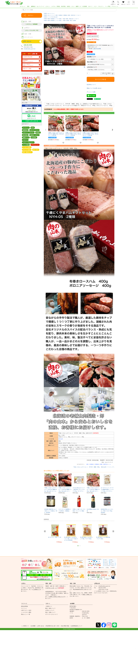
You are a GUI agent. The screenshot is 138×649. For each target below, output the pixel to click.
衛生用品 (63, 6)
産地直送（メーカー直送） (56, 18)
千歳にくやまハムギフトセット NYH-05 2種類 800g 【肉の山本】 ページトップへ (93, 467)
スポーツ (90, 6)
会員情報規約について (76, 626)
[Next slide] (113, 531)
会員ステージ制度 (27, 68)
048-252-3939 (28, 45)
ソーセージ (78, 15)
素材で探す (36, 149)
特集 (49, 18)
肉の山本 (55, 17)
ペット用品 (107, 6)
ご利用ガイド (36, 589)
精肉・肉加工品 (71, 15)
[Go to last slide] (45, 531)
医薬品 (58, 6)
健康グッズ (78, 6)
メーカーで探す (26, 147)
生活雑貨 (84, 6)
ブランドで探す (26, 149)
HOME (45, 13)
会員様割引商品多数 (27, 56)
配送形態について (91, 56)
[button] (46, 130)
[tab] (77, 545)
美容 (28, 6)
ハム (110, 464)
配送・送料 (48, 583)
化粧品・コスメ (71, 6)
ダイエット (22, 6)
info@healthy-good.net (29, 48)
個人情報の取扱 (65, 626)
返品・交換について (50, 612)
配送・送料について (50, 608)
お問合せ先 (97, 583)
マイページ (24, 603)
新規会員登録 (24, 606)
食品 (64, 18)
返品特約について (91, 84)
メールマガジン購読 (26, 612)
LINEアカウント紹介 (26, 610)
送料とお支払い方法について (57, 596)
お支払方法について (92, 67)
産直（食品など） (27, 152)
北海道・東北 (69, 20)
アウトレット (114, 6)
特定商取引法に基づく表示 (52, 626)
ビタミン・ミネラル (51, 6)
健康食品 (33, 6)
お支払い (23, 583)
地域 (64, 20)
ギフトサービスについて (51, 614)
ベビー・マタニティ (99, 6)
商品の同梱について (92, 62)
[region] (69, 7)
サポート (48, 603)
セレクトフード (40, 6)
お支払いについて (49, 610)
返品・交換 (73, 583)
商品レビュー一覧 (25, 614)
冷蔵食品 (65, 15)
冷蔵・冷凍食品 (59, 15)
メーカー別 (50, 17)
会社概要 (72, 603)
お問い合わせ (40, 626)
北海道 (74, 20)
